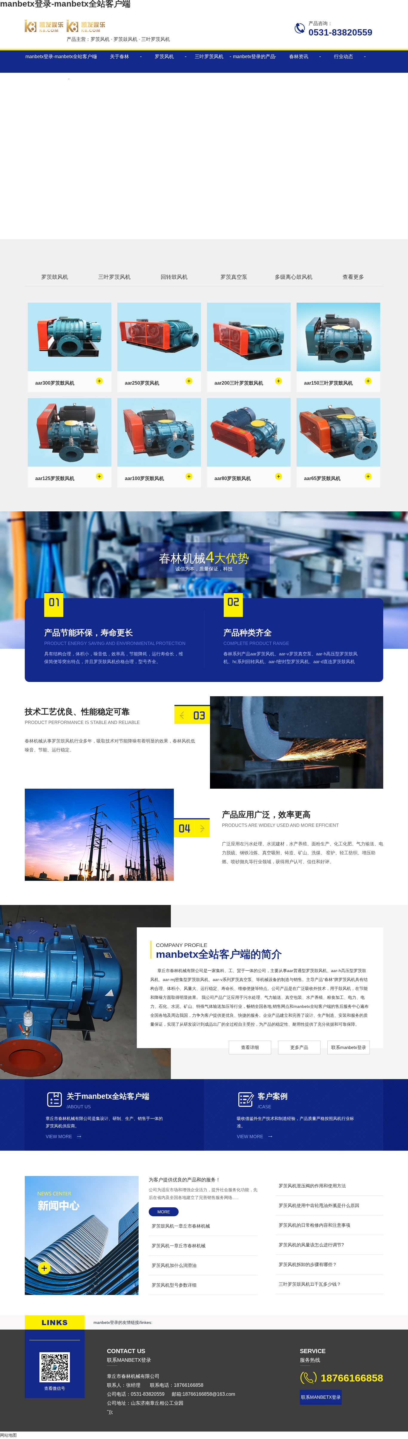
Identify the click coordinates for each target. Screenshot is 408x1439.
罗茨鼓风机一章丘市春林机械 (181, 1225)
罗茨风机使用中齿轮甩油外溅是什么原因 (319, 1205)
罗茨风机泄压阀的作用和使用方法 (312, 1185)
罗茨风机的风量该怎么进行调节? (311, 1244)
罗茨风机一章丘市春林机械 (178, 1245)
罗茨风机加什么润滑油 (174, 1265)
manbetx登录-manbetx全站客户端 (61, 56)
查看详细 (250, 1047)
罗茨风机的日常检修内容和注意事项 (314, 1225)
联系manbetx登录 (348, 1047)
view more (59, 1136)
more (163, 1211)
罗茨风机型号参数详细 (174, 1285)
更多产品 (299, 1047)
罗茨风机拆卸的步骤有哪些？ (308, 1264)
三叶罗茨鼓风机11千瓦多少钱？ (310, 1284)
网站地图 (8, 1435)
